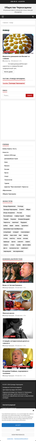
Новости (5, 152)
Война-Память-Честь (10, 149)
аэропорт (15, 222)
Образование (7, 190)
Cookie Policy (10, 438)
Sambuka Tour (7, 61)
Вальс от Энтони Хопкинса (12, 285)
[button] (33, 410)
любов (5, 235)
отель (5, 238)
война (5, 225)
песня (19, 238)
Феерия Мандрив (23, 219)
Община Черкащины (9, 194)
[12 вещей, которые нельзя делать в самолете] (18, 328)
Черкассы (6, 222)
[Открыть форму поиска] (33, 16)
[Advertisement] (18, 120)
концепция (7, 232)
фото (5, 248)
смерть (5, 245)
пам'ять (12, 238)
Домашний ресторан (10, 51)
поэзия (25, 238)
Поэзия (6, 169)
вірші (11, 225)
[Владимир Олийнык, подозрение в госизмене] (18, 358)
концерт (16, 232)
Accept (18, 425)
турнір (18, 245)
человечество (14, 248)
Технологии (8, 180)
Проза (6, 173)
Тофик (28, 216)
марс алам (13, 235)
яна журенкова (18, 251)
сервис (27, 241)
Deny (18, 430)
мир (20, 235)
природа (6, 241)
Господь (20, 206)
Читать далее (9, 72)
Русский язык (7, 216)
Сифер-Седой (19, 216)
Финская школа (8, 313)
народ (26, 235)
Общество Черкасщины (18, 7)
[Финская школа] (18, 300)
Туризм (6, 183)
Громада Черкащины (10, 209)
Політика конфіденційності (21, 438)
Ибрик (28, 209)
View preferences (18, 434)
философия (27, 245)
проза (13, 241)
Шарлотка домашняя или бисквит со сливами (18, 44)
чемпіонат (24, 248)
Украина (13, 219)
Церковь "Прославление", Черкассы (16, 187)
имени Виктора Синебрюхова (13, 229)
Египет (21, 209)
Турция (5, 219)
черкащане (7, 251)
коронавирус (25, 232)
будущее (24, 222)
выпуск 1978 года (10, 155)
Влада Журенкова (9, 206)
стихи (12, 245)
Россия (19, 213)
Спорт (6, 176)
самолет (20, 241)
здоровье (24, 225)
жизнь (17, 225)
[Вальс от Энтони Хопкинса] (18, 272)
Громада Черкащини (9, 287)
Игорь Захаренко (9, 213)
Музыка (6, 166)
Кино (6, 162)
